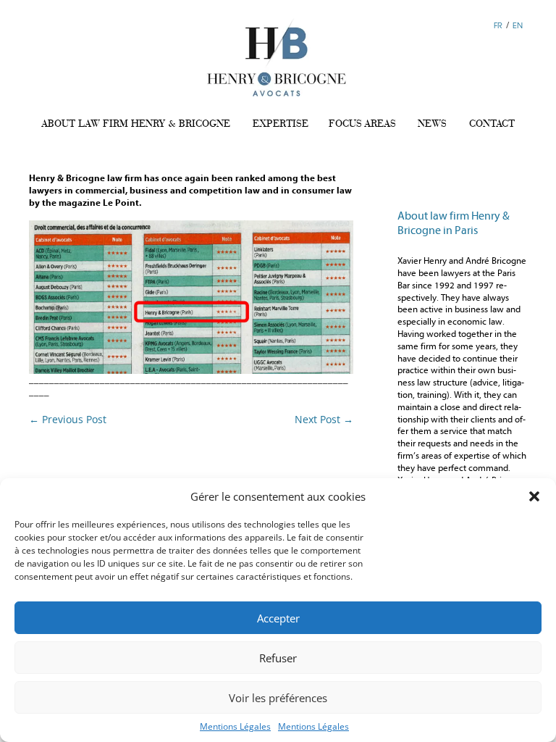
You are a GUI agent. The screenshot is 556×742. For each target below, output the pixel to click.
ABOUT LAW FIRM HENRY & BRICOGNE (135, 123)
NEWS (432, 123)
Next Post (324, 419)
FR (498, 25)
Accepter (278, 618)
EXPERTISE (280, 123)
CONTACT (492, 123)
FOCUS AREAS (362, 123)
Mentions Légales (235, 726)
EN (518, 25)
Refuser (278, 658)
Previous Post (67, 419)
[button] (534, 496)
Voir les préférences (278, 698)
